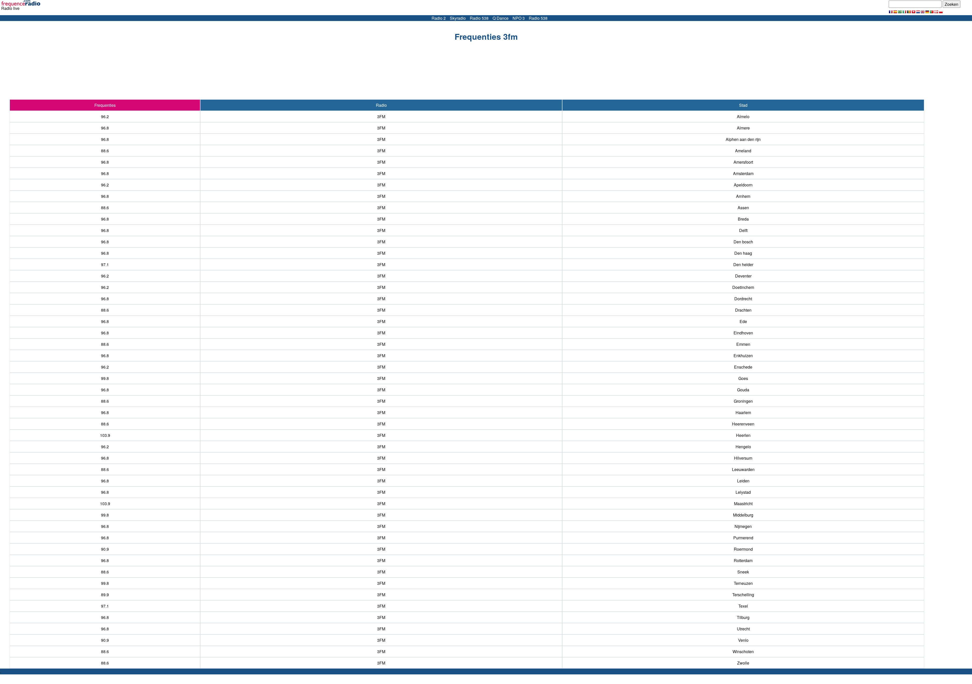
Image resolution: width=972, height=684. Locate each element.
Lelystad (743, 492)
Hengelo (743, 447)
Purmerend (743, 538)
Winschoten (743, 651)
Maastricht (743, 503)
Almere (743, 128)
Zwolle (743, 663)
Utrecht (743, 629)
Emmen (743, 344)
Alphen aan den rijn (743, 139)
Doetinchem (743, 287)
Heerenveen (743, 424)
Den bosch (743, 242)
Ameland (743, 151)
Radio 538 (479, 18)
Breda (743, 219)
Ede (743, 321)
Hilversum (743, 458)
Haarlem (743, 412)
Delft (743, 230)
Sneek (743, 572)
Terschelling (743, 594)
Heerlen (743, 435)
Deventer (743, 276)
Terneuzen (743, 583)
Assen (743, 207)
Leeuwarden (743, 469)
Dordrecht (743, 299)
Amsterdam (743, 173)
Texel (743, 606)
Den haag (743, 253)
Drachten (743, 310)
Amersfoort (743, 162)
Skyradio (458, 18)
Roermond (743, 549)
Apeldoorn (743, 185)
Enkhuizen (743, 355)
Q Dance (501, 18)
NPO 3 (519, 18)
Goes (743, 378)
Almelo (743, 116)
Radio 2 (439, 18)
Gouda (743, 390)
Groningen (743, 401)
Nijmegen (743, 526)
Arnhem (743, 196)
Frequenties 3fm (486, 36)
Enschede (743, 367)
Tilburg (743, 617)
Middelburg (743, 515)
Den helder (743, 264)
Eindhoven (743, 333)
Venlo (743, 640)
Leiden (743, 481)
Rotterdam (743, 560)
